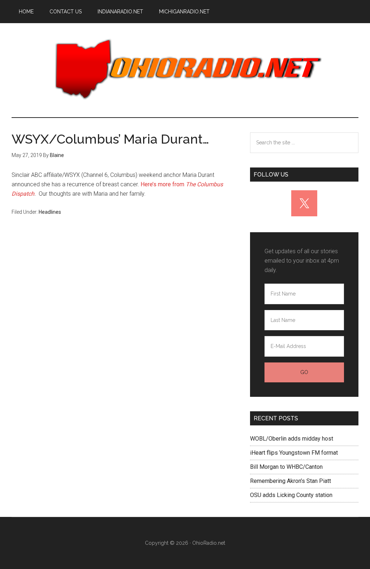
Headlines (50, 212)
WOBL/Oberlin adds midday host (291, 438)
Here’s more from (163, 184)
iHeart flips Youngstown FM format (294, 452)
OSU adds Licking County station (291, 495)
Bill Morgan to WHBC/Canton (286, 466)
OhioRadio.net (185, 70)
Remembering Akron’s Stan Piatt (290, 480)
